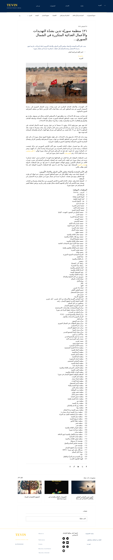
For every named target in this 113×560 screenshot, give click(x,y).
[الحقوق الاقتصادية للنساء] (30, 487)
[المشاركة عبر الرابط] (74, 466)
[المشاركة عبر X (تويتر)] (82, 466)
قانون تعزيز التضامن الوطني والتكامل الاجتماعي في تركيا (84, 497)
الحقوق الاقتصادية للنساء (32, 497)
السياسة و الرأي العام (78, 15)
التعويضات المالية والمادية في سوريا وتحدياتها (57, 497)
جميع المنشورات (91, 15)
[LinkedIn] (63, 542)
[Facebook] (63, 546)
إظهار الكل (20, 477)
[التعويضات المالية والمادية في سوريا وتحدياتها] (56, 487)
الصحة (37, 15)
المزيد (30, 15)
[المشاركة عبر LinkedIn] (78, 466)
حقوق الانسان (45, 15)
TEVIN (12, 5)
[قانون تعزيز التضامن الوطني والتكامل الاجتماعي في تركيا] (83, 487)
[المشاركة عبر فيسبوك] (86, 466)
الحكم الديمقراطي (64, 15)
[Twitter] (63, 538)
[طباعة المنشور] (70, 466)
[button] (82, 5)
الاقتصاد (54, 15)
